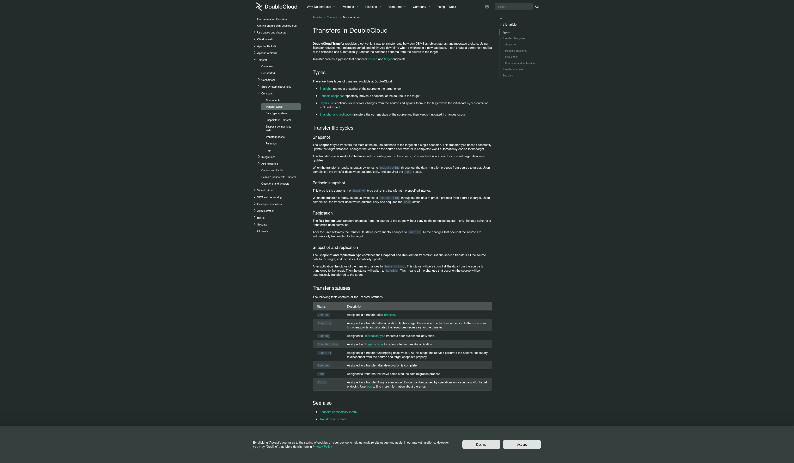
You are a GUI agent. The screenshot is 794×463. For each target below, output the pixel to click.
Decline (481, 444)
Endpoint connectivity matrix (338, 411)
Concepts (332, 17)
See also (507, 75)
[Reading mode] (501, 17)
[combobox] (513, 6)
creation (389, 314)
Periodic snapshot (516, 51)
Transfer (317, 17)
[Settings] (487, 6)
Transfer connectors (333, 419)
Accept (522, 444)
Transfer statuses (512, 69)
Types (506, 32)
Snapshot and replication (520, 63)
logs (369, 386)
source (372, 59)
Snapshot (511, 44)
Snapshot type (373, 344)
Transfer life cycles (513, 38)
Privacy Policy (322, 446)
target (388, 59)
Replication (511, 57)
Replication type (374, 335)
